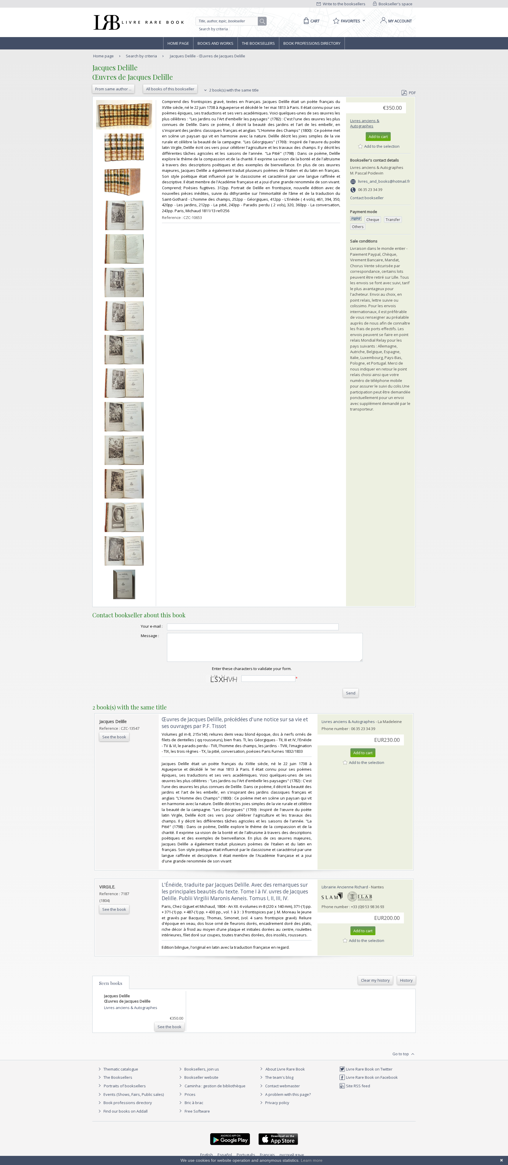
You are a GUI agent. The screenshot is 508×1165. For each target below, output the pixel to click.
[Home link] (138, 22)
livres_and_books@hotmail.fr (384, 181)
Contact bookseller (367, 197)
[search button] (262, 21)
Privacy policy (276, 1102)
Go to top (401, 1053)
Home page (178, 43)
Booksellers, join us (201, 1069)
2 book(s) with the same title (233, 90)
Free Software (197, 1111)
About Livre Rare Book (285, 1069)
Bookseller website (200, 1077)
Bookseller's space (395, 3)
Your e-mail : (152, 626)
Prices (190, 1094)
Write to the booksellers (343, 3)
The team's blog (278, 1077)
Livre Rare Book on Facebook (371, 1077)
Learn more (311, 1160)
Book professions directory (311, 43)
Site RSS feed (357, 1085)
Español (225, 1154)
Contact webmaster (282, 1085)
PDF (412, 92)
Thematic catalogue (120, 1069)
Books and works (215, 43)
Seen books (110, 983)
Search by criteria (213, 28)
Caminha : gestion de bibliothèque (215, 1085)
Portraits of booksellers (125, 1085)
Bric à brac (194, 1102)
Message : (150, 635)
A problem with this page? (287, 1094)
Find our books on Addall (125, 1111)
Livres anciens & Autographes (364, 123)
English (206, 1154)
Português (246, 1154)
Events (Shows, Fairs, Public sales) (133, 1094)
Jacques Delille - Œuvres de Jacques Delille (207, 56)
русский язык (292, 1154)
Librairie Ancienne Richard (345, 887)
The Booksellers (258, 43)
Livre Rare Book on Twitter (368, 1069)
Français (267, 1154)
